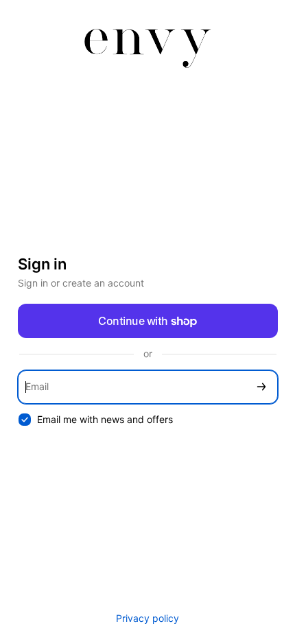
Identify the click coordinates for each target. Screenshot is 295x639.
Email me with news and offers (105, 419)
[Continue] (261, 387)
